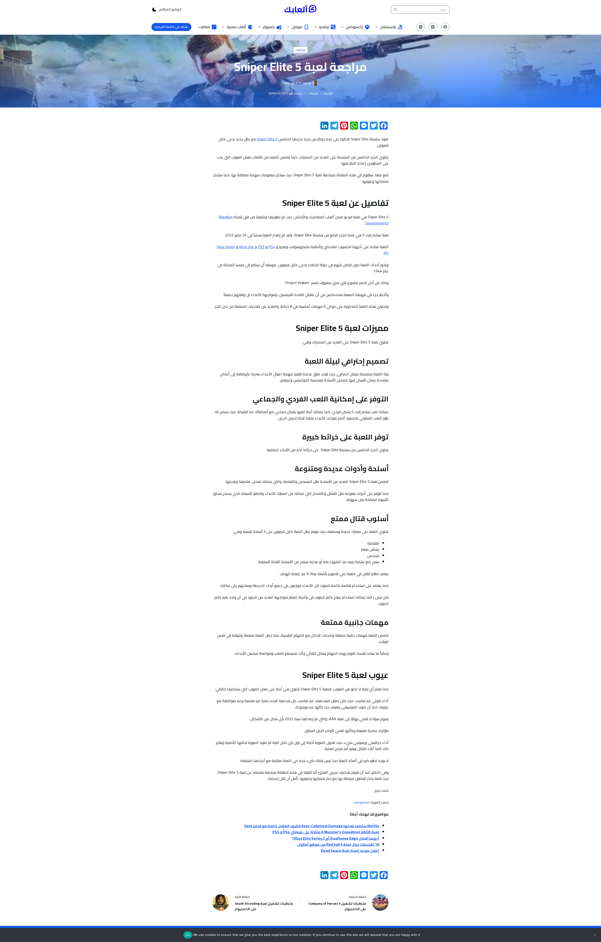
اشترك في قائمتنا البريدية (171, 27)
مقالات (204, 26)
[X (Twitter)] (432, 27)
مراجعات (300, 50)
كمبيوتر (269, 26)
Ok (188, 935)
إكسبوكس (354, 26)
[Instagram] (420, 27)
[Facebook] (445, 27)
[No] (595, 935)
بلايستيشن (388, 26)
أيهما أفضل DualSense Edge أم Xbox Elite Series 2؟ (335, 838)
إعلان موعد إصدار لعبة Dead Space (350, 850)
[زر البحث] (395, 9)
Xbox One (246, 246)
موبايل (297, 26)
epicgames (362, 802)
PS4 (271, 246)
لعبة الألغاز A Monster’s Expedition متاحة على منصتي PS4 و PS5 (325, 831)
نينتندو (324, 26)
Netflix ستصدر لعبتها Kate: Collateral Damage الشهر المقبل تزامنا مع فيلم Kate (311, 825)
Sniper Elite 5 (267, 138)
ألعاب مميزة (236, 26)
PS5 (261, 246)
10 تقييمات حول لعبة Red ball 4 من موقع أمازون (338, 844)
